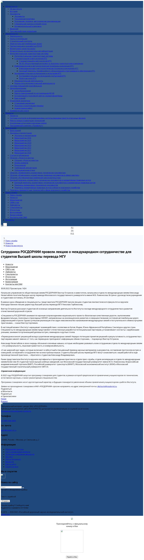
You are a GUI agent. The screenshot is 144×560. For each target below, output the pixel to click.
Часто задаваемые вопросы (17, 452)
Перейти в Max (72, 557)
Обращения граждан (14, 449)
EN (72, 230)
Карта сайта (10, 464)
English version (11, 466)
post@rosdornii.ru (8, 430)
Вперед (4, 401)
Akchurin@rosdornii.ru (107, 386)
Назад (3, 399)
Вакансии (9, 461)
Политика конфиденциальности (19, 454)
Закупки (9, 457)
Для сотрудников (13, 459)
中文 (72, 233)
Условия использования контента (16, 411)
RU (72, 227)
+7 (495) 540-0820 (8, 420)
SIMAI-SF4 (5, 514)
